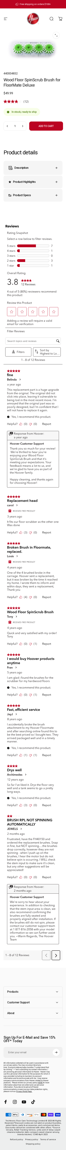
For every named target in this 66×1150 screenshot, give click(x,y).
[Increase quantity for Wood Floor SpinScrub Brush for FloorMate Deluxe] (22, 126)
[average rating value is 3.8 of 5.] (14, 101)
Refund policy (16, 1139)
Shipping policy (33, 1144)
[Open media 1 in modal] (56, 35)
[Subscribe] (56, 1052)
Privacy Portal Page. (24, 1091)
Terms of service (48, 1139)
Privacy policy (31, 1139)
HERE (40, 1083)
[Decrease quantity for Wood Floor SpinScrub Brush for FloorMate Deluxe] (7, 126)
